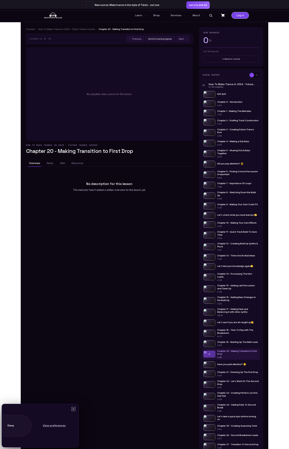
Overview (34, 163)
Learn (138, 15)
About (196, 15)
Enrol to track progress (160, 38)
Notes (50, 163)
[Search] (210, 15)
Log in (240, 15)
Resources (77, 163)
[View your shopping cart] (223, 15)
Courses (30, 29)
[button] (73, 409)
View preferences (54, 425)
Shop (156, 15)
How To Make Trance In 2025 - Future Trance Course (66, 29)
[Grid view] (256, 75)
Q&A (62, 163)
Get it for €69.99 (198, 5)
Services (176, 15)
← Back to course (231, 59)
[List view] (251, 75)
